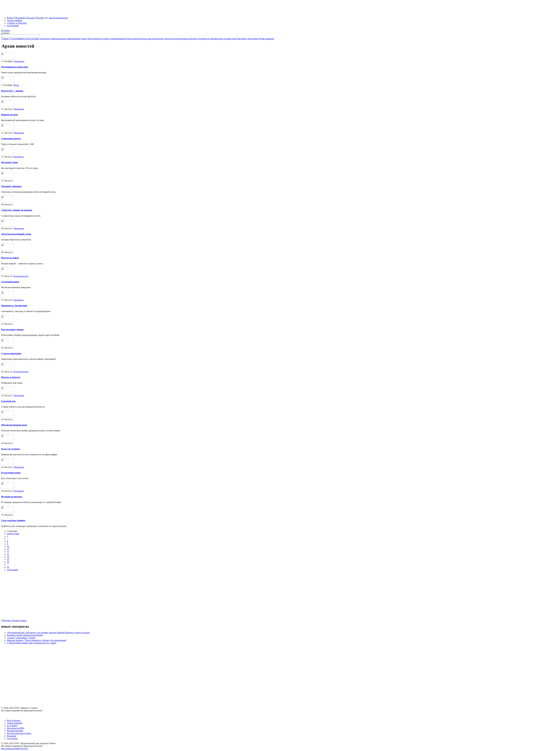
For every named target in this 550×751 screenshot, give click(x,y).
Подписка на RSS (15, 728)
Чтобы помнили (266, 38)
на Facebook (13, 25)
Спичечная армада (11, 138)
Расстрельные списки (12, 329)
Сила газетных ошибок (13, 520)
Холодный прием (10, 282)
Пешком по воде (9, 114)
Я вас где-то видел (10, 449)
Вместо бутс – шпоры (12, 91)
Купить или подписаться (152, 38)
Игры (90, 38)
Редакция (11, 736)
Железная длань (9, 162)
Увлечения (252, 38)
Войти (10, 18)
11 (8, 549)
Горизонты (45, 38)
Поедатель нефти (10, 258)
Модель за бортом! (10, 377)
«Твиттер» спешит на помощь (16, 210)
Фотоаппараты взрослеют (14, 67)
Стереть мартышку (11, 353)
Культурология (132, 38)
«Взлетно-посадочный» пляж (16, 234)
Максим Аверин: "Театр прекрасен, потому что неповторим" (37, 640)
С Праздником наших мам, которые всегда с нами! (31, 643)
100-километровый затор (14, 425)
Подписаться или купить (19, 733)
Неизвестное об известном (223, 38)
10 (8, 546)
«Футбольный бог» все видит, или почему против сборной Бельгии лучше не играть (48, 632)
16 (8, 562)
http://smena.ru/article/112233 (14, 748)
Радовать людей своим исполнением (25, 635)
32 (8, 567)
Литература (204, 38)
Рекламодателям (15, 730)
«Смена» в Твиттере (17, 23)
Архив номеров (14, 20)
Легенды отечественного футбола (181, 38)
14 (8, 557)
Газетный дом (8, 401)
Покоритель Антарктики (14, 305)
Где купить (12, 738)
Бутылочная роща (10, 472)
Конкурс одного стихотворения (109, 38)
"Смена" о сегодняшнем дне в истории (20, 38)
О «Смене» (12, 725)
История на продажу (11, 496)
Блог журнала (13, 720)
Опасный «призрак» (11, 186)
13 (8, 554)
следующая (12, 570)
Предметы (242, 38)
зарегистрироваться (58, 18)
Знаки (84, 38)
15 (8, 559)
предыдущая (13, 533)
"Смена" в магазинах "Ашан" (21, 637)
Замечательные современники (65, 38)
